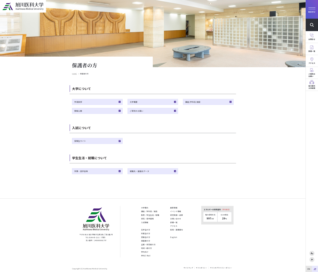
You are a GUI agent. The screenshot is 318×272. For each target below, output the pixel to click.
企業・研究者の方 (148, 244)
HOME (74, 74)
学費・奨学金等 (81, 171)
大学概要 (134, 102)
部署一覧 (173, 222)
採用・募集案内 (176, 229)
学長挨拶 (78, 102)
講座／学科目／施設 (149, 211)
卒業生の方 (145, 233)
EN (308, 268)
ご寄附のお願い (136, 111)
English (173, 237)
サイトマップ (188, 268)
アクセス (173, 226)
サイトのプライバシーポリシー (221, 268)
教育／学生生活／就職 (150, 215)
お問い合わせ (175, 218)
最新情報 (173, 207)
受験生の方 (145, 237)
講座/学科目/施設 (192, 102)
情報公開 (78, 111)
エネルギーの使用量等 (217, 209)
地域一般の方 (146, 248)
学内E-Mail (145, 255)
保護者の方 (145, 241)
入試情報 (144, 222)
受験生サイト (80, 141)
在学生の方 (145, 229)
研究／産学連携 (147, 218)
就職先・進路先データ (139, 171)
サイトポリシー (201, 268)
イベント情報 (175, 211)
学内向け (144, 252)
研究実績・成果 (176, 215)
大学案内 (144, 207)
